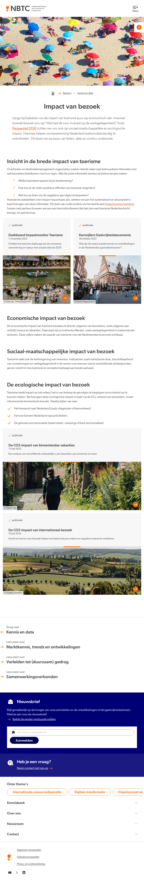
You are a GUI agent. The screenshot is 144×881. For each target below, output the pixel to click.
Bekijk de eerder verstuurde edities (34, 719)
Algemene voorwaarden (29, 850)
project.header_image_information (139, 27)
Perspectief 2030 (24, 128)
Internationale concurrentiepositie (37, 792)
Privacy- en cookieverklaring (31, 864)
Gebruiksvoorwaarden (28, 857)
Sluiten (128, 5)
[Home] (53, 93)
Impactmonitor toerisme (119, 204)
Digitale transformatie (89, 792)
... (74, 92)
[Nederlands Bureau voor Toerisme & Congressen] (26, 7)
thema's (67, 93)
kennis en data (85, 93)
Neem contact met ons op (32, 768)
